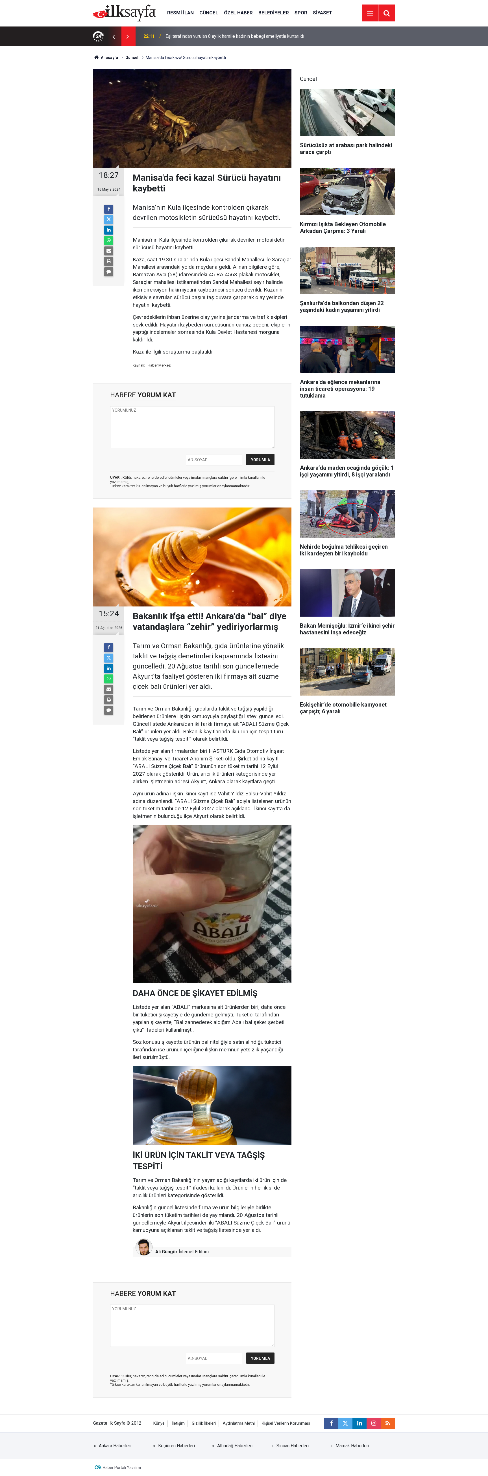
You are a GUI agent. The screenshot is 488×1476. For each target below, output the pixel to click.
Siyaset (322, 13)
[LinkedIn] (108, 230)
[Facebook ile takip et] (331, 1423)
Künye (159, 1423)
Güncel (208, 13)
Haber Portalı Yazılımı (122, 1467)
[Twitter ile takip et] (345, 1423)
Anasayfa (109, 57)
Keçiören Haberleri (176, 1445)
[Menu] (370, 13)
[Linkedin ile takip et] (359, 1423)
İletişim (178, 1423)
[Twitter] (108, 219)
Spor (301, 13)
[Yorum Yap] (108, 271)
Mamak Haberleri (352, 1445)
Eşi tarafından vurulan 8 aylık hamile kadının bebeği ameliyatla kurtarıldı (234, 36)
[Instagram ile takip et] (374, 1423)
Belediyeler (273, 13)
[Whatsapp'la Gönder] (108, 240)
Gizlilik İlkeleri (204, 1423)
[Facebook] (108, 209)
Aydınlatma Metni (239, 1423)
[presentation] (113, 36)
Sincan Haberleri (292, 1445)
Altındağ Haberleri (234, 1445)
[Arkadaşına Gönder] (108, 250)
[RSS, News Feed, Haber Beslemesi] (388, 1423)
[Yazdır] (108, 261)
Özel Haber (238, 13)
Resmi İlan (180, 13)
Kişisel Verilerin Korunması (286, 1423)
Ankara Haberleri (115, 1445)
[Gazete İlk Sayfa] (124, 12)
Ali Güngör (166, 1251)
